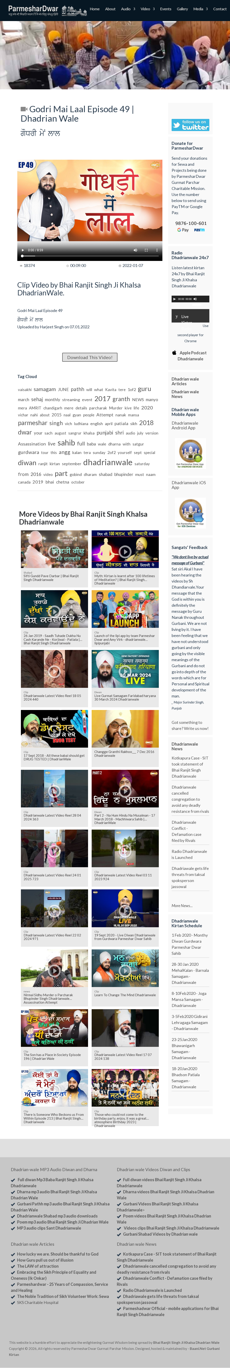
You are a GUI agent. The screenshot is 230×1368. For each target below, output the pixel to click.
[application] (190, 299)
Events (165, 9)
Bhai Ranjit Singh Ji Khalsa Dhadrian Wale (186, 1342)
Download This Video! (90, 357)
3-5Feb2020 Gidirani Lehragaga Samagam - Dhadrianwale (190, 1022)
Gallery (182, 9)
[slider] (198, 304)
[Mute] (195, 299)
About (110, 9)
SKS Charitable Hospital (37, 1302)
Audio (125, 9)
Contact (220, 9)
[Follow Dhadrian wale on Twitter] (209, 1333)
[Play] (174, 299)
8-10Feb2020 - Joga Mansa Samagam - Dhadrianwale (189, 999)
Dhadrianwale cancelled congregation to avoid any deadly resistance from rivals (190, 799)
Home (95, 9)
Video (145, 9)
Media (198, 9)
